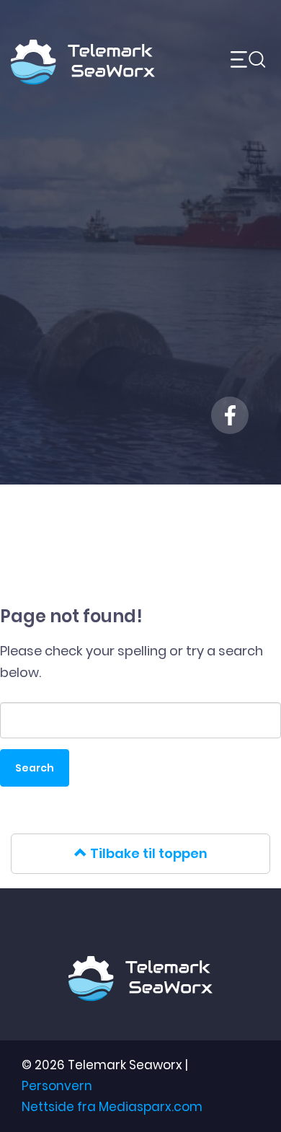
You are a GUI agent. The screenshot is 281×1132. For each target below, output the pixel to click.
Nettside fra (112, 1106)
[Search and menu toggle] (236, 63)
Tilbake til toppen (147, 853)
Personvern (57, 1086)
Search (34, 768)
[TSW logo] (83, 52)
